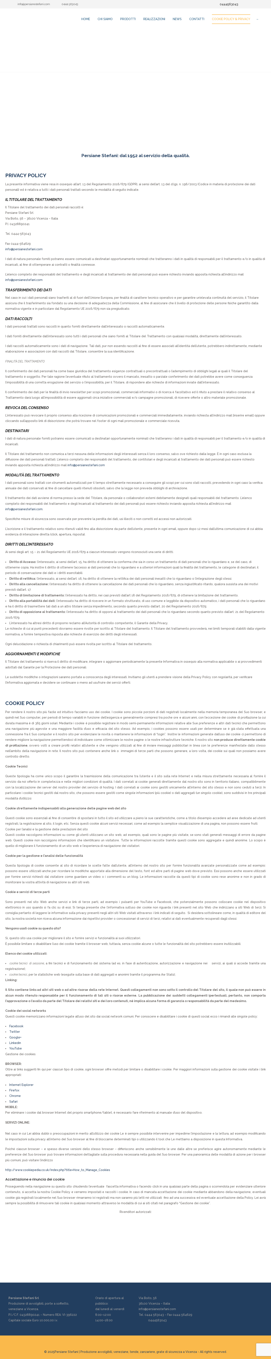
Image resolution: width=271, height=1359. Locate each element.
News (177, 19)
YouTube (15, 1048)
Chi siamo (105, 19)
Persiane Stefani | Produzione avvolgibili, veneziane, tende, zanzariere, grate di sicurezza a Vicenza (126, 1351)
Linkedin (15, 1043)
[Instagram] (255, 4)
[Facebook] (249, 4)
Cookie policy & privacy (231, 19)
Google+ (15, 1037)
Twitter (14, 1031)
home (85, 19)
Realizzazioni (154, 19)
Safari (13, 1101)
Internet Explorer (21, 1085)
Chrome (15, 1096)
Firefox (14, 1090)
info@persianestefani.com (24, 249)
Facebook (16, 1026)
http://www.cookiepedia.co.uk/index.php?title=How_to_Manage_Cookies (57, 1170)
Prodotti (128, 19)
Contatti (196, 19)
